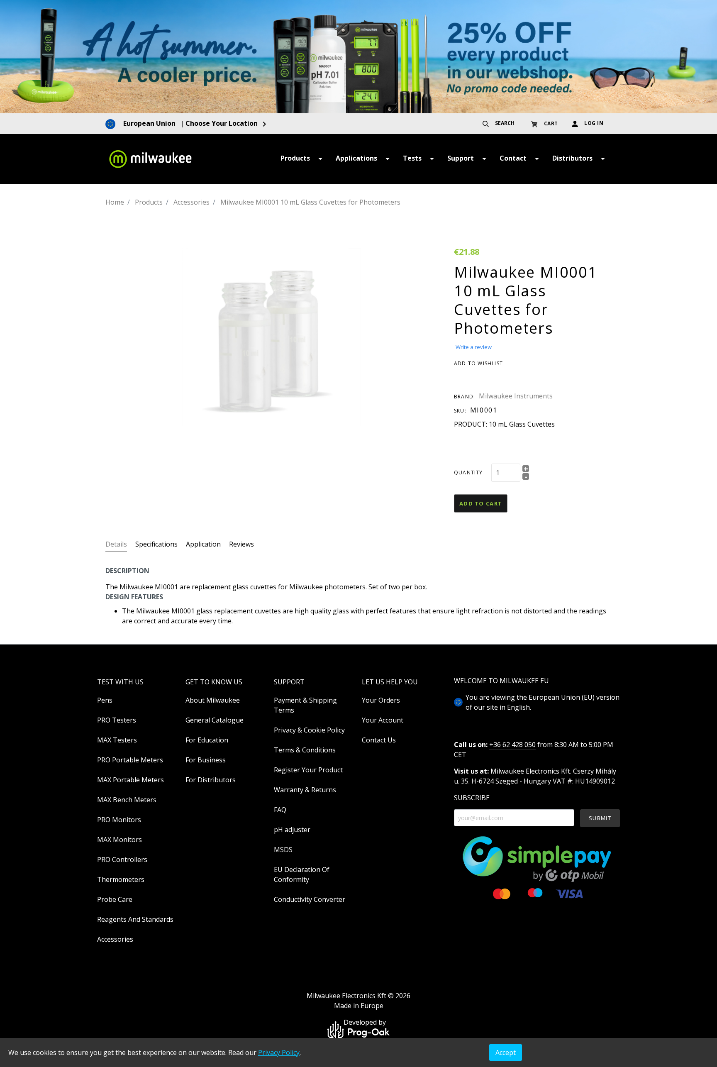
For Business (205, 759)
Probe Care (114, 899)
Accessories (115, 939)
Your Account (382, 720)
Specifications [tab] (156, 544)
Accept (505, 1052)
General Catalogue (214, 720)
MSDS (283, 849)
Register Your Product (308, 769)
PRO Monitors (119, 819)
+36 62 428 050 (512, 744)
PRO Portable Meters (130, 759)
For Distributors (210, 779)
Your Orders (381, 700)
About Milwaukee (212, 700)
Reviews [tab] (241, 544)
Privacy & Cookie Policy (309, 730)
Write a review (474, 347)
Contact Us (379, 740)
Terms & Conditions (305, 749)
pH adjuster (292, 829)
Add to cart (480, 503)
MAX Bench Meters (126, 799)
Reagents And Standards (135, 919)
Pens (104, 700)
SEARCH (504, 123)
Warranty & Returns (305, 789)
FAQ (280, 809)
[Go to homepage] (149, 158)
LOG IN (593, 123)
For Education (206, 740)
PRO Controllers (122, 859)
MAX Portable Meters (130, 779)
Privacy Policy (279, 1052)
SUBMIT (600, 818)
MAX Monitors (119, 839)
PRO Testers (116, 720)
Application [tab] (203, 544)
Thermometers (120, 879)
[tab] (116, 544)
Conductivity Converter (309, 899)
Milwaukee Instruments (516, 395)
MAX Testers (117, 740)
